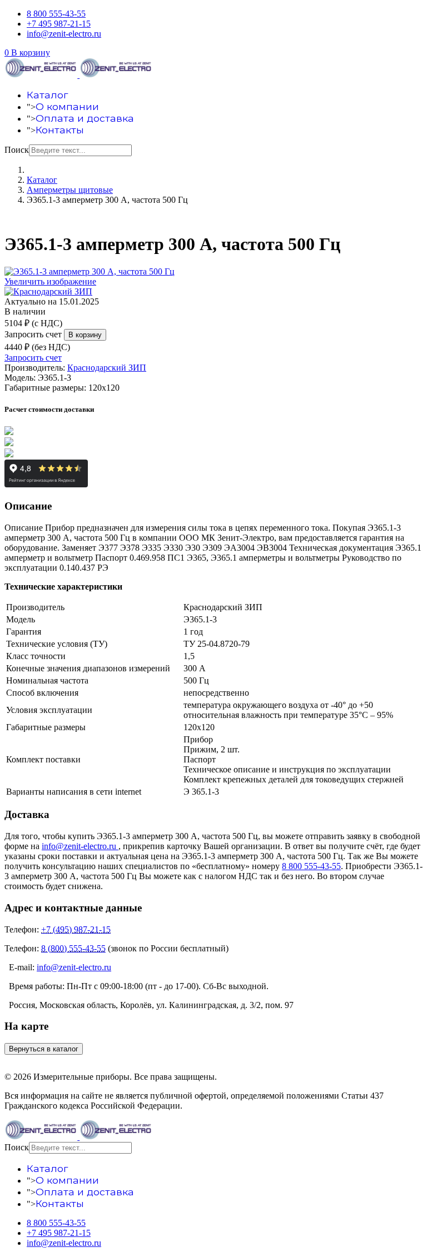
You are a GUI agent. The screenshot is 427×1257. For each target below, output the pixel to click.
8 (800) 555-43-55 (73, 948)
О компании (67, 106)
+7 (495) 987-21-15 (76, 929)
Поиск (16, 149)
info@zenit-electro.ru (64, 33)
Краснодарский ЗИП (106, 367)
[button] (27, 52)
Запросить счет (33, 334)
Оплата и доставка (85, 118)
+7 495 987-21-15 (59, 23)
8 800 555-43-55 (56, 13)
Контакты (60, 130)
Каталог (47, 95)
